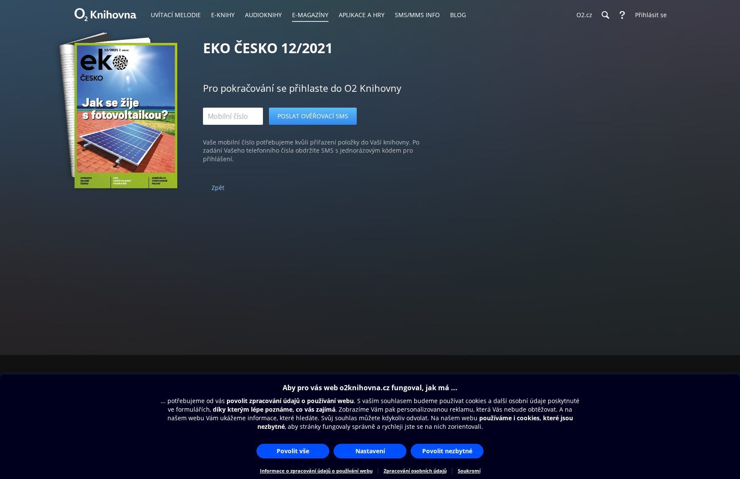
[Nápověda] (622, 15)
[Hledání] (605, 15)
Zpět (218, 188)
